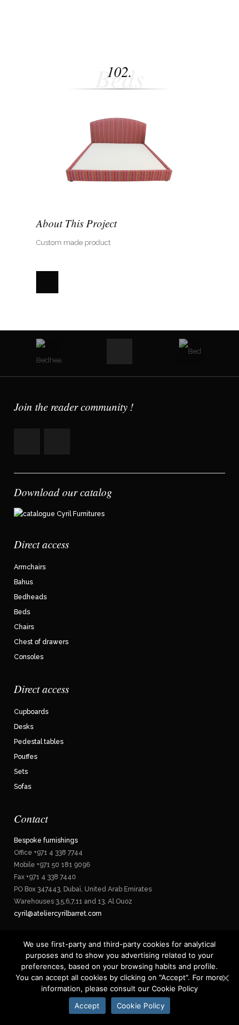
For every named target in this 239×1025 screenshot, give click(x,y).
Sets (21, 772)
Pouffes (25, 757)
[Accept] (225, 977)
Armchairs (30, 567)
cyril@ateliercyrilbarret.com (58, 913)
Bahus (23, 582)
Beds (22, 612)
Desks (23, 727)
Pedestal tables (38, 742)
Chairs (24, 627)
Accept (87, 1005)
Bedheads (30, 597)
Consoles (28, 657)
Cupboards (31, 712)
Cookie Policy (141, 1005)
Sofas (22, 787)
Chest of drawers (41, 642)
